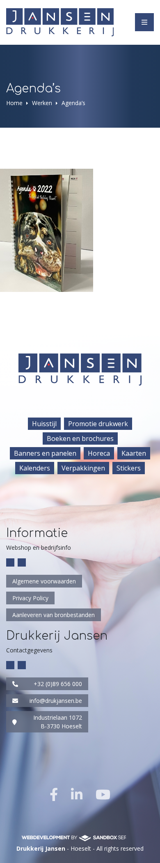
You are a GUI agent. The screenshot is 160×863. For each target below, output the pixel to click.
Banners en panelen (45, 453)
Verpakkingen (83, 468)
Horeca (99, 453)
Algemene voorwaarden (44, 581)
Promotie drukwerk (98, 423)
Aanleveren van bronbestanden (53, 615)
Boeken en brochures (80, 438)
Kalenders (34, 468)
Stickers (129, 468)
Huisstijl (44, 423)
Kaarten (133, 453)
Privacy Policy (30, 598)
